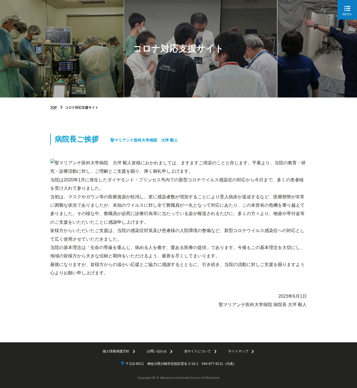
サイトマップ (238, 351)
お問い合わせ (157, 351)
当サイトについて (197, 351)
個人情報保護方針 (116, 351)
